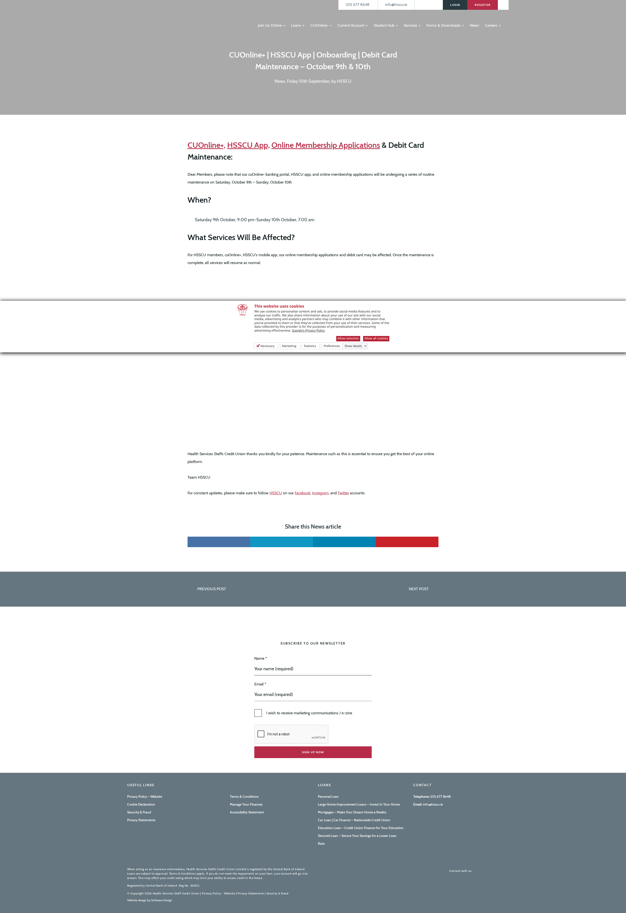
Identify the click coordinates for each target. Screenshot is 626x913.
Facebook (302, 493)
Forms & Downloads (443, 25)
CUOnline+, (206, 145)
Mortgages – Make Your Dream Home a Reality (352, 812)
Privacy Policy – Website (144, 796)
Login (455, 5)
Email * (260, 684)
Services (411, 25)
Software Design (161, 900)
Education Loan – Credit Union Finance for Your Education (360, 828)
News (474, 25)
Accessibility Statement (247, 812)
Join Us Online (270, 25)
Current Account (351, 25)
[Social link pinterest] (407, 542)
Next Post (419, 589)
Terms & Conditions (244, 796)
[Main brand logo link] (151, 16)
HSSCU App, (248, 145)
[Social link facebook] (219, 542)
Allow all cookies (376, 338)
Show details (353, 346)
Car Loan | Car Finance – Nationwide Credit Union (354, 820)
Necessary (267, 346)
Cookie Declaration (141, 804)
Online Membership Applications (325, 145)
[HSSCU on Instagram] (495, 871)
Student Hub (384, 25)
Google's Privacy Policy (308, 330)
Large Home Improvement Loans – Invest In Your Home (359, 804)
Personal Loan (328, 796)
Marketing (289, 346)
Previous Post (211, 589)
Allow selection (348, 338)
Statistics (310, 346)
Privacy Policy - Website (218, 893)
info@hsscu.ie (432, 804)
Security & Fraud (139, 812)
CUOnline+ (319, 25)
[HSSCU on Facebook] (479, 871)
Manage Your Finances (246, 804)
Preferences (332, 346)
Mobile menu (263, 15)
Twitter (343, 493)
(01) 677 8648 (440, 796)
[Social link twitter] (281, 542)
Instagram (320, 493)
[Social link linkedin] (344, 542)
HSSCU (275, 493)
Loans (296, 25)
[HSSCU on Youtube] (487, 871)
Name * (260, 658)
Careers (491, 25)
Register (483, 5)
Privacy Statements (141, 820)
